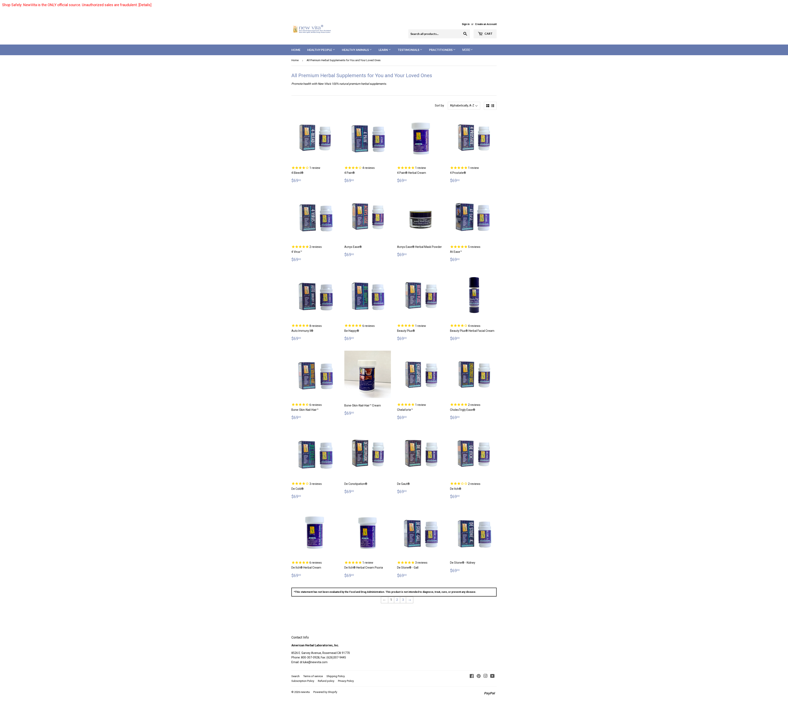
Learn (383, 50)
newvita (305, 692)
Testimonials (409, 50)
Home (295, 50)
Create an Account (486, 24)
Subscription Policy (302, 680)
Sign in (466, 24)
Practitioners (441, 50)
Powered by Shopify (325, 692)
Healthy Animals (355, 50)
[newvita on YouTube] (492, 676)
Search (295, 676)
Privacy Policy (346, 680)
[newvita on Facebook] (472, 676)
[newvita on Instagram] (485, 676)
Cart (488, 33)
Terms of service (313, 676)
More (466, 50)
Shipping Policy (335, 676)
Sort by (439, 105)
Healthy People (320, 50)
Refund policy (326, 680)
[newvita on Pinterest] (478, 676)
